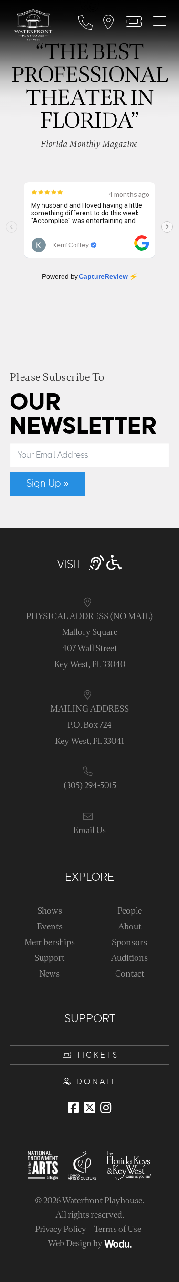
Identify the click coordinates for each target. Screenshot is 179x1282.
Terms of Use (117, 1229)
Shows (49, 911)
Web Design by (76, 1243)
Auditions (129, 958)
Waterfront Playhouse (102, 1200)
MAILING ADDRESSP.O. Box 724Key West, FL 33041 (89, 724)
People (129, 911)
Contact (129, 973)
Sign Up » (47, 483)
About (129, 926)
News (49, 973)
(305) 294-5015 (89, 785)
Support (49, 958)
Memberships (49, 942)
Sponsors (129, 942)
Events (50, 926)
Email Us (89, 830)
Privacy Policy (60, 1229)
